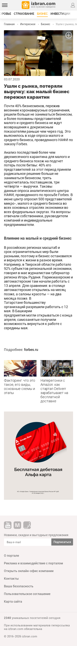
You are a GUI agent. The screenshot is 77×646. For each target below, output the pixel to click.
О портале (11, 555)
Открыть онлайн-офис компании (29, 571)
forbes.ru (31, 350)
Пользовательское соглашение (27, 594)
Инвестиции (60, 13)
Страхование (24, 13)
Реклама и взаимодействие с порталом (33, 563)
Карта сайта (13, 601)
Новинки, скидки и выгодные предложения (36, 535)
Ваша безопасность (18, 586)
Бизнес (42, 13)
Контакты (11, 578)
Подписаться (62, 542)
